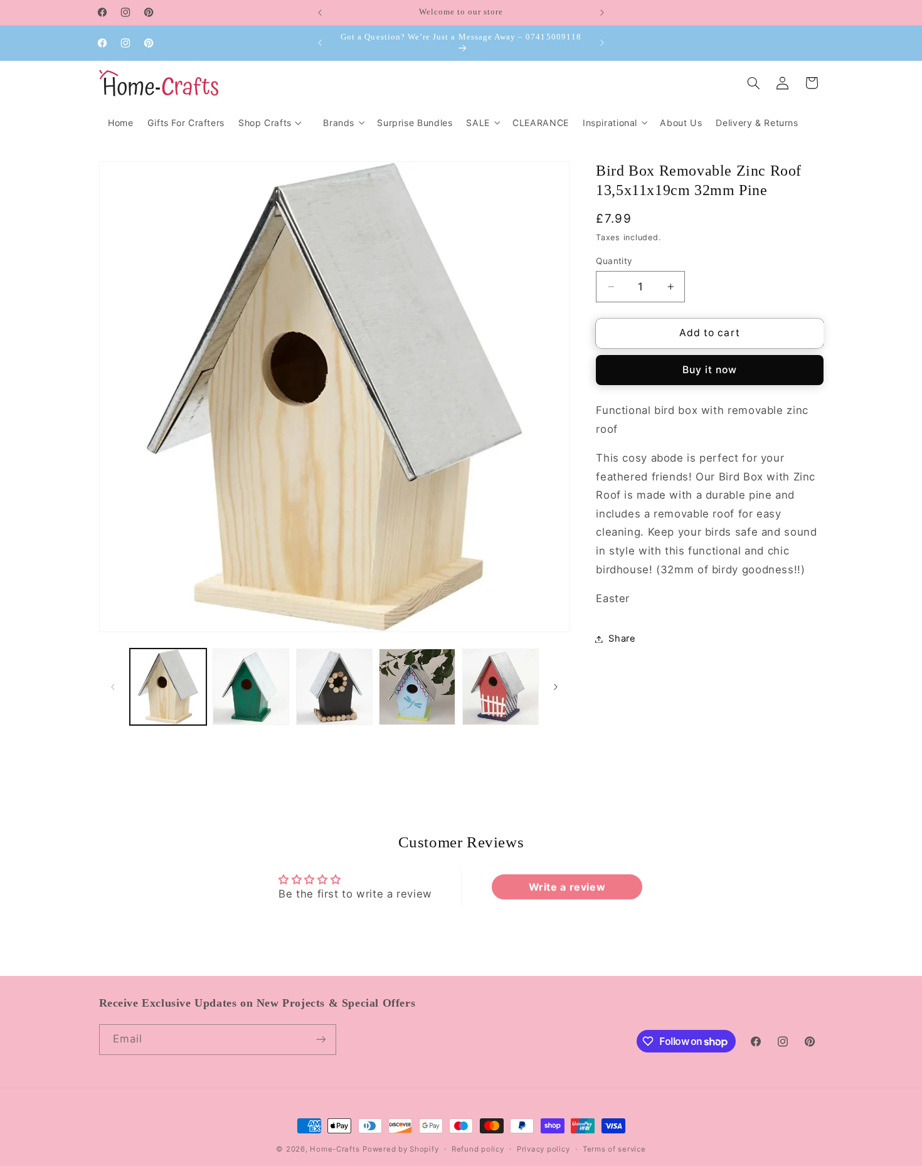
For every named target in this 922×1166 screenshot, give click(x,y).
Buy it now (710, 370)
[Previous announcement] (320, 12)
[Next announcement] (602, 12)
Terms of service (614, 1149)
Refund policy (478, 1149)
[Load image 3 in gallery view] (334, 687)
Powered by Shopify (400, 1149)
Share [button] (621, 638)
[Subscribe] (320, 1039)
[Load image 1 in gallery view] (168, 687)
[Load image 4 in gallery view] (417, 687)
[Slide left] (113, 687)
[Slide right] (556, 687)
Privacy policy (543, 1149)
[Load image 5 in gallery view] (500, 687)
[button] (343, 122)
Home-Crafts (334, 1149)
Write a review (567, 887)
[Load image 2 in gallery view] (251, 687)
